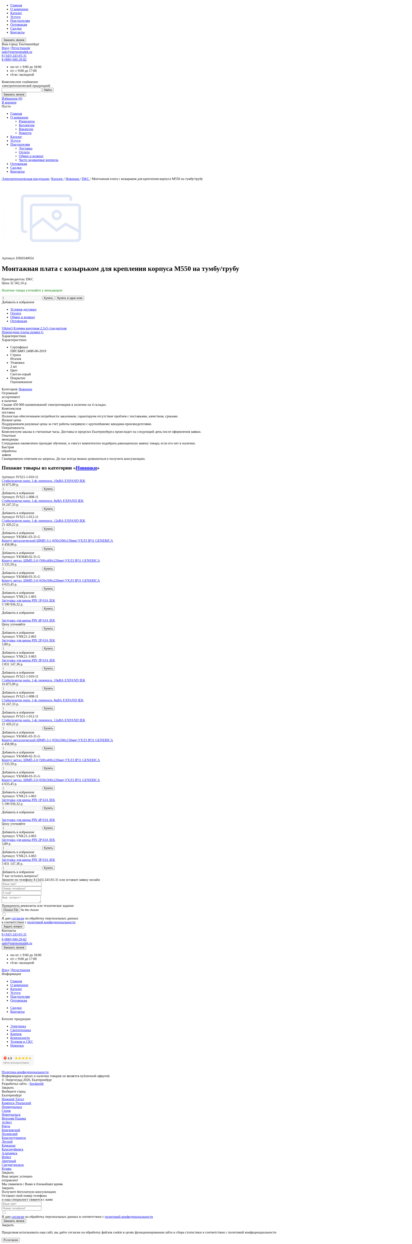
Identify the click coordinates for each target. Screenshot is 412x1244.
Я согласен (10, 1240)
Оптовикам (18, 24)
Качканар (8, 1145)
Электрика (18, 1026)
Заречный (9, 1161)
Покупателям (20, 21)
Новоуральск (11, 1114)
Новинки (73, 179)
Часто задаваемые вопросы (38, 160)
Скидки (16, 28)
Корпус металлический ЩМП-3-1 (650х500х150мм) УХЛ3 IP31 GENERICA (57, 540)
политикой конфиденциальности (51, 922)
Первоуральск (12, 1107)
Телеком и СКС (21, 1041)
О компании (19, 9)
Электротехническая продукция (26, 179)
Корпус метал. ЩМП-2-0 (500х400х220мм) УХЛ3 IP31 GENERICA (51, 560)
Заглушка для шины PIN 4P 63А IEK (28, 620)
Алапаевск (9, 1153)
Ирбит (6, 1157)
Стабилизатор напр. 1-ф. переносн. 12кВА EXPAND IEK (43, 520)
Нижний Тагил (13, 1099)
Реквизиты (27, 121)
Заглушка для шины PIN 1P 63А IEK (28, 600)
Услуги (15, 17)
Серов (6, 1111)
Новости (25, 133)
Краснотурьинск (14, 1138)
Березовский (11, 1130)
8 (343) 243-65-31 (14, 55)
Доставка (25, 148)
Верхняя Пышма (14, 1118)
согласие (18, 918)
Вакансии (26, 129)
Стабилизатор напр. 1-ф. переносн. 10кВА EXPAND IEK (43, 481)
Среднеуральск (13, 1165)
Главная (16, 5)
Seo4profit (36, 1083)
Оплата (24, 152)
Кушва (6, 1168)
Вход (5, 48)
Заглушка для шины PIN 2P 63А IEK (28, 640)
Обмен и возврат (31, 156)
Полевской (10, 1134)
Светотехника (20, 1030)
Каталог (16, 13)
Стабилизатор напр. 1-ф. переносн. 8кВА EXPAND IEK (43, 501)
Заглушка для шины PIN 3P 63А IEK (28, 660)
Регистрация (20, 48)
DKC (86, 179)
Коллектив (27, 125)
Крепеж (16, 1034)
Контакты (17, 32)
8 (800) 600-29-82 (14, 59)
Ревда (6, 1126)
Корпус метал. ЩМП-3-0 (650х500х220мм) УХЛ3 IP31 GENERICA (51, 580)
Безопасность (20, 1038)
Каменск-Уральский (16, 1103)
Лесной (7, 1141)
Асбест (7, 1122)
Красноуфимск (12, 1149)
